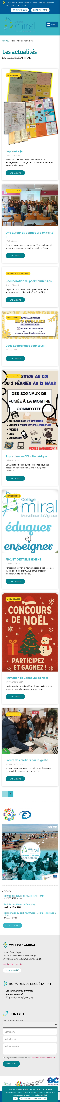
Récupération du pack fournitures (29, 281)
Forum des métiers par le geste (27, 760)
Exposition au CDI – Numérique (26, 456)
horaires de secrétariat (30, 984)
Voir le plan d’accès (12, 964)
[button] (20, 10)
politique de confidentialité (43, 1058)
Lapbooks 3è (14, 151)
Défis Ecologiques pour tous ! (25, 345)
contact (17, 1014)
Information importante (18, 273)
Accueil (5, 41)
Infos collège (13, 75)
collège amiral (22, 945)
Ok (15, 1098)
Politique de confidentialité (33, 1098)
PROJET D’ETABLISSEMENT (23, 559)
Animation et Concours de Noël (27, 677)
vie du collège (13, 191)
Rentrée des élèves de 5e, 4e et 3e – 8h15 (24, 896)
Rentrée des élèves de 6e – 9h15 (19, 904)
